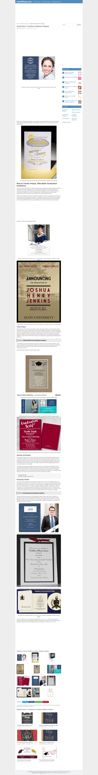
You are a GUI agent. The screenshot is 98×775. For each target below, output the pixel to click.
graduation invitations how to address (25, 705)
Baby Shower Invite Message (71, 77)
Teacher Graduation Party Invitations (25, 742)
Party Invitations (37, 1)
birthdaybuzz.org (56, 772)
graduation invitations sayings (48, 705)
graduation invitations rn (37, 705)
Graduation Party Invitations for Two (24, 725)
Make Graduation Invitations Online (46, 742)
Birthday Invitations (46, 1)
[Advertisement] (49, 13)
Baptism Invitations (76, 109)
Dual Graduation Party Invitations (24, 760)
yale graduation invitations (28, 706)
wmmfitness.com (24, 1)
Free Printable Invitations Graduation (47, 760)
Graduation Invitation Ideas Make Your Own (48, 725)
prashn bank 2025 (63, 772)
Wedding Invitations (56, 1)
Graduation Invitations (22, 28)
